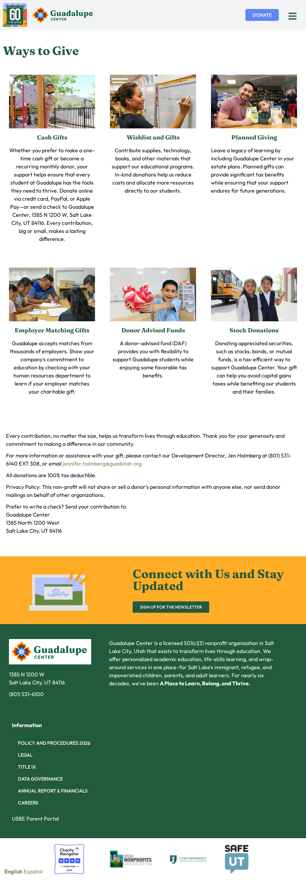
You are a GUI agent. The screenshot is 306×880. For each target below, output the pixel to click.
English (13, 871)
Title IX (27, 767)
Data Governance (40, 779)
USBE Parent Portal (35, 818)
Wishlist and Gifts (153, 137)
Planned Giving (254, 137)
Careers (28, 803)
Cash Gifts (52, 137)
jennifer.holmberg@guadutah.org (102, 463)
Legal (25, 755)
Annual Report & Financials (53, 791)
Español (33, 871)
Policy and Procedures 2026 (54, 743)
